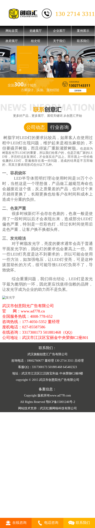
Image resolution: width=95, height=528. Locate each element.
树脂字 (9, 137)
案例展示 (83, 30)
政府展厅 (12, 41)
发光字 (12, 289)
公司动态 (35, 127)
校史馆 (35, 41)
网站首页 (12, 30)
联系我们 (83, 41)
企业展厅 (59, 30)
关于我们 (59, 41)
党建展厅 (35, 30)
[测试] (47, 61)
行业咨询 (59, 127)
